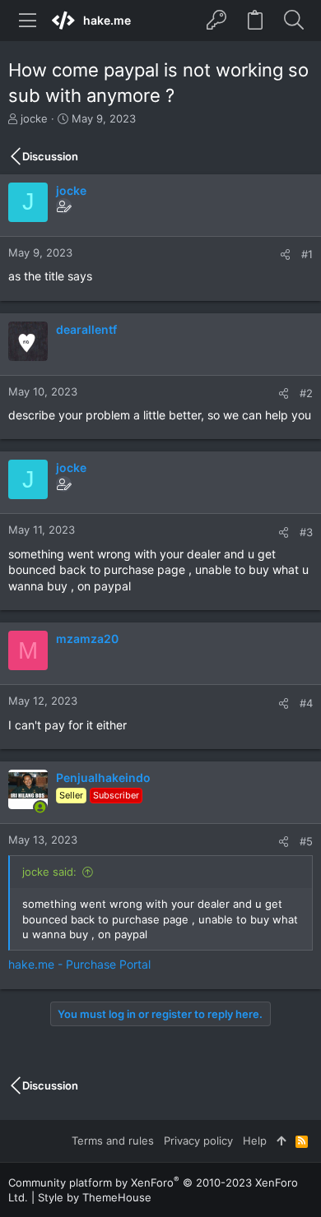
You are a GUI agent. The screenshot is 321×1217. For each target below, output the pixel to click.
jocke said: (49, 871)
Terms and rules (113, 1140)
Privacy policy (198, 1140)
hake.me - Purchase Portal (79, 964)
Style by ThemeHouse (94, 1197)
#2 (306, 393)
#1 (307, 254)
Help (255, 1140)
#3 (306, 532)
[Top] (281, 1140)
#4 (306, 703)
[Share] (285, 254)
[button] (28, 20)
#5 (306, 841)
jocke (34, 118)
